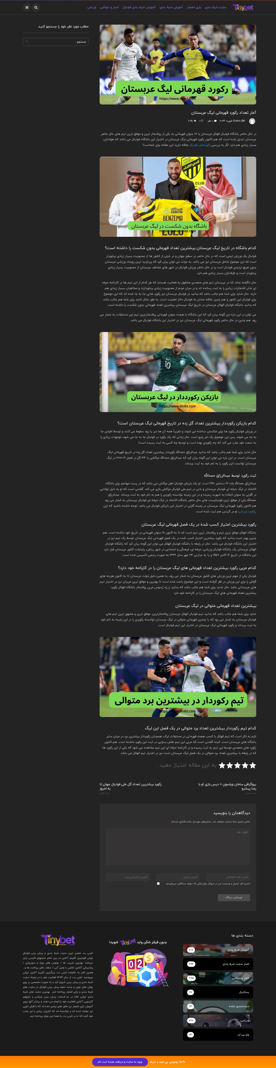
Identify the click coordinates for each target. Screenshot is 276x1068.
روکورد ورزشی (247, 511)
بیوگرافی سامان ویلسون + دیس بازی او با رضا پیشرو (227, 788)
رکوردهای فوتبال (200, 145)
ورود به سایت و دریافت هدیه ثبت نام (120, 1062)
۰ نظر (210, 121)
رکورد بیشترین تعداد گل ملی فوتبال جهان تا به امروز (130, 788)
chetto (236, 121)
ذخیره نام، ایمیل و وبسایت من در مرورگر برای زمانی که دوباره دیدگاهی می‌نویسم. (208, 883)
